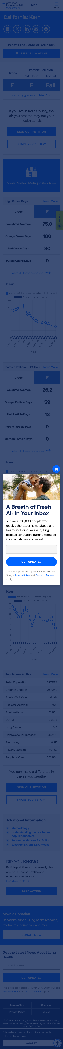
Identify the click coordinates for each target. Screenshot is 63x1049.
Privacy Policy (22, 575)
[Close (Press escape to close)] (31, 469)
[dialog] (31, 524)
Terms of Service (45, 575)
